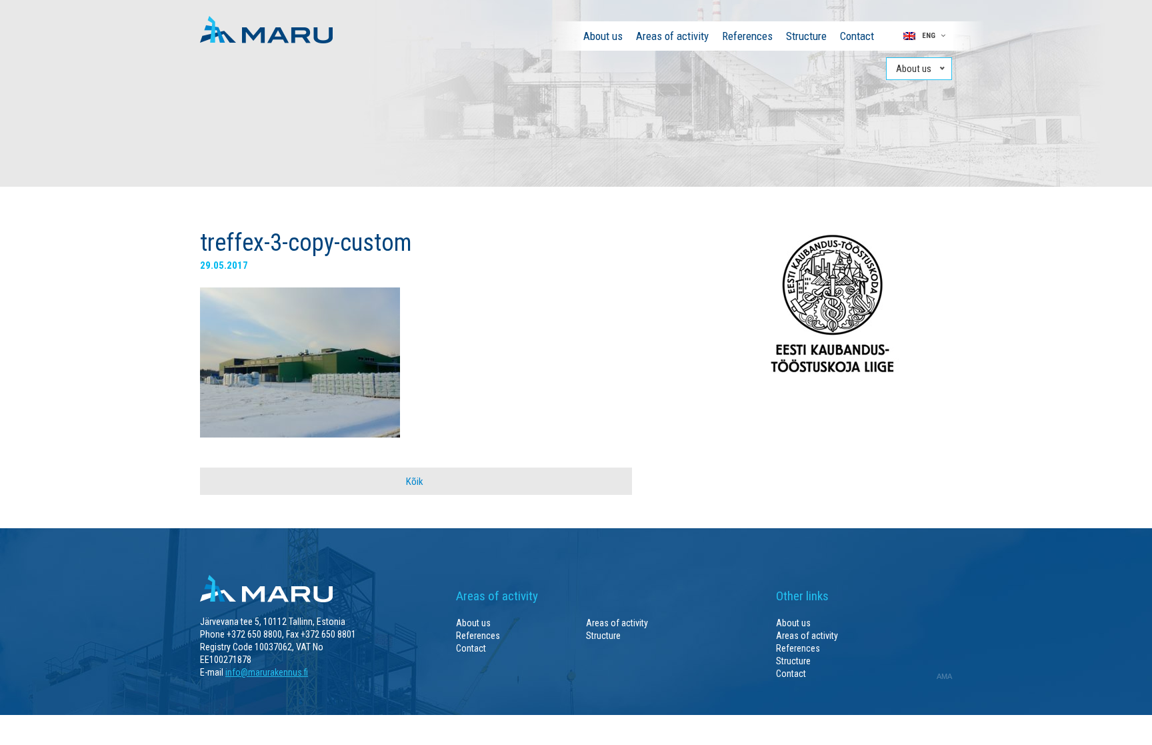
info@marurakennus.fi (266, 672)
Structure (806, 36)
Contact (857, 36)
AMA (944, 676)
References (747, 36)
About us (603, 36)
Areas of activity (672, 36)
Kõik (414, 482)
